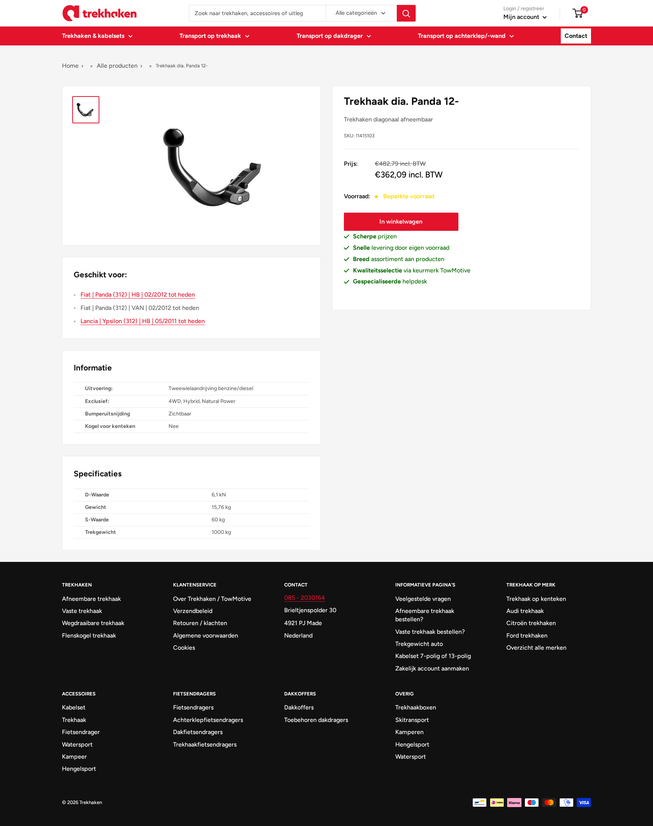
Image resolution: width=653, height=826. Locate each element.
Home (70, 65)
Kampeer (74, 756)
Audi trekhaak (525, 610)
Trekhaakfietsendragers (205, 744)
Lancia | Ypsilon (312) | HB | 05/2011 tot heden (142, 321)
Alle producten (117, 65)
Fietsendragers (193, 707)
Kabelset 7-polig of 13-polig (433, 656)
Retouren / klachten (200, 623)
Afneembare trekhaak (91, 598)
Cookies (184, 647)
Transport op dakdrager (330, 35)
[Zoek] (406, 13)
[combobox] (257, 13)
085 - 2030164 (304, 597)
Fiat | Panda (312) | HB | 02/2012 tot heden (137, 294)
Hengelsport (79, 768)
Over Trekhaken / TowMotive (212, 598)
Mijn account (522, 16)
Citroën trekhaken (531, 623)
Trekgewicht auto (419, 643)
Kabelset (73, 707)
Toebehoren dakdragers (316, 719)
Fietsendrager (81, 732)
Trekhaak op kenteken (536, 598)
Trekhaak (74, 719)
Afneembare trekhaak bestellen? (424, 615)
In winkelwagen (400, 221)
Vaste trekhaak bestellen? (430, 631)
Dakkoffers (299, 707)
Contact (576, 35)
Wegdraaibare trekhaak (93, 623)
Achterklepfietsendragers (208, 719)
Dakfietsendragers (198, 732)
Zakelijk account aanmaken (432, 668)
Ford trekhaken (527, 635)
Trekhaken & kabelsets (93, 35)
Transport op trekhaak (210, 35)
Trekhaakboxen (415, 707)
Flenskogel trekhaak (89, 635)
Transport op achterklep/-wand (462, 35)
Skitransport (412, 719)
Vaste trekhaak (82, 610)
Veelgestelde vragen (423, 598)
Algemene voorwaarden (205, 635)
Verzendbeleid (192, 610)
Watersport (77, 744)
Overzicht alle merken (536, 647)
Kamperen (409, 732)
